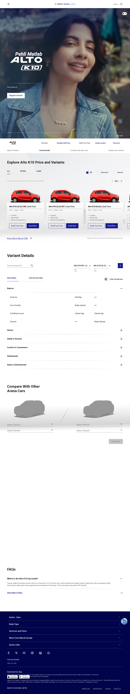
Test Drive (116, 143)
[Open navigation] (8, 4)
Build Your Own (17, 226)
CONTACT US (117, 688)
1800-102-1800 (12, 663)
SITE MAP (108, 688)
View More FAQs (14, 593)
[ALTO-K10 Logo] (14, 143)
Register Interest (16, 95)
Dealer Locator (100, 143)
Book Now (33, 226)
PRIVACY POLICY (97, 688)
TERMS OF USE (86, 688)
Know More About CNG (17, 238)
